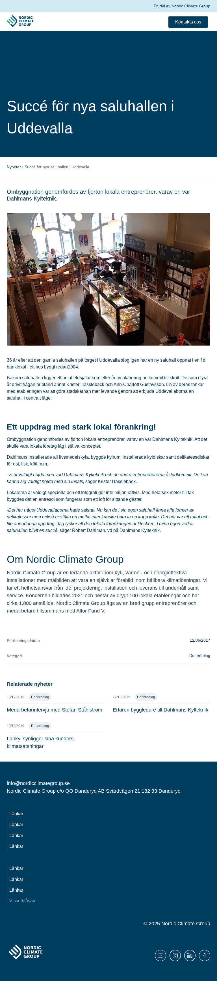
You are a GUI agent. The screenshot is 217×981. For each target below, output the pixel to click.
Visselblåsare (23, 900)
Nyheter (14, 167)
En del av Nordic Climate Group (182, 6)
